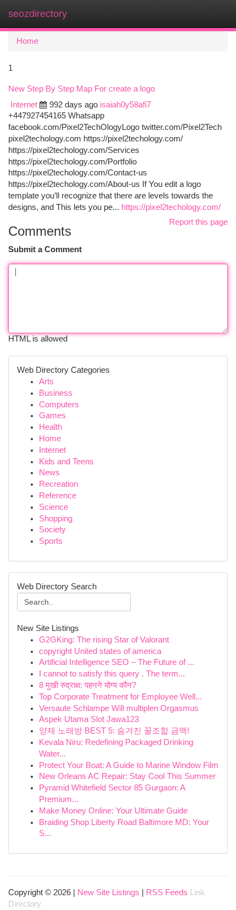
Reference (57, 495)
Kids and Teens (66, 461)
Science (53, 507)
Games (52, 415)
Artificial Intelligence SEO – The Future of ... (116, 662)
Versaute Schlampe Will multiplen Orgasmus (119, 708)
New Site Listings (108, 892)
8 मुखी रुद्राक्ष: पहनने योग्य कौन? (87, 685)
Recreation (58, 484)
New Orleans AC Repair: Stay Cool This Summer (127, 776)
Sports (51, 541)
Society (52, 529)
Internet (23, 104)
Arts (46, 381)
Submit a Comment (45, 249)
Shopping (55, 518)
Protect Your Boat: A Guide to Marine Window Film (128, 765)
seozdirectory (37, 13)
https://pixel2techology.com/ (171, 207)
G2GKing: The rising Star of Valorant (104, 639)
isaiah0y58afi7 (125, 104)
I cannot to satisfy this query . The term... (112, 673)
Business (55, 393)
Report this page (198, 222)
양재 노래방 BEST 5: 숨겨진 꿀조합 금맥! (114, 730)
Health (50, 427)
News (49, 472)
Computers (59, 404)
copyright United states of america (100, 651)
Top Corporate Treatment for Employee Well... (120, 696)
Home (27, 41)
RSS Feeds (167, 892)
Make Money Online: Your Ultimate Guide (113, 810)
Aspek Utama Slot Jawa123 (89, 719)
